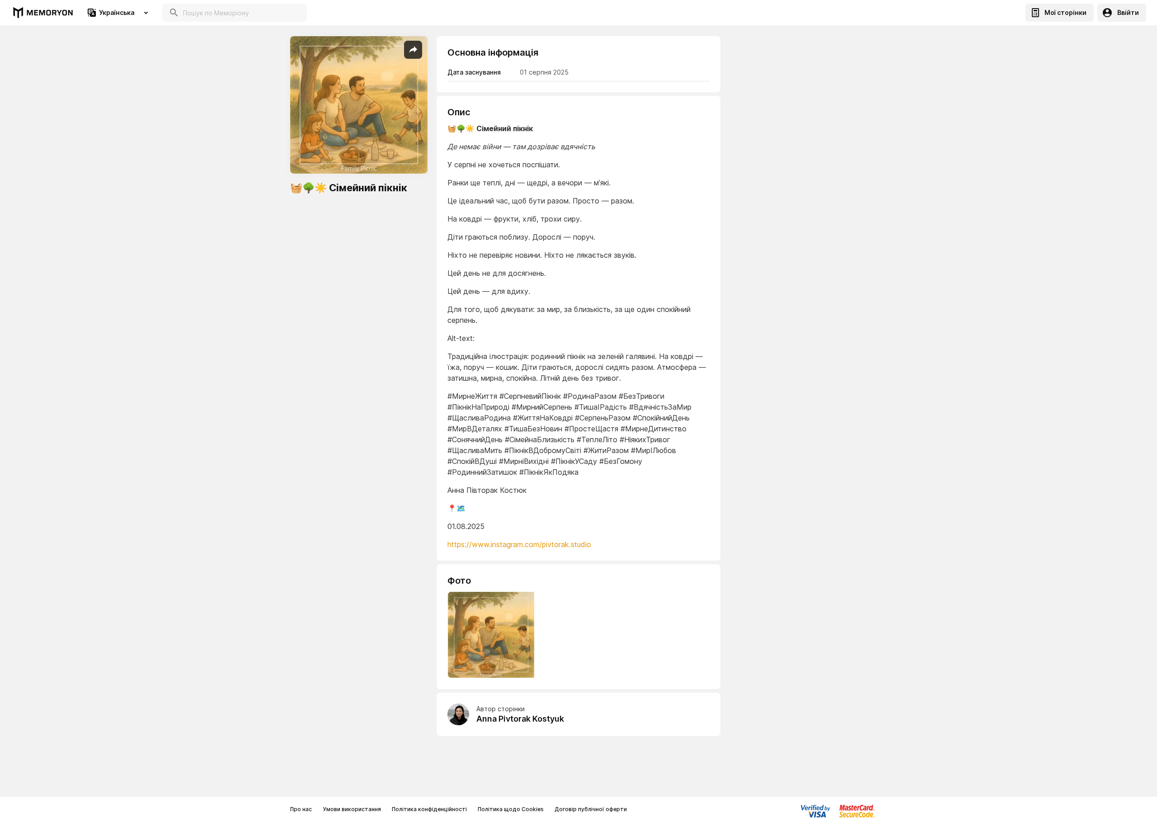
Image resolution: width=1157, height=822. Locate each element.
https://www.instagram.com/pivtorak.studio (519, 544)
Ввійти (1128, 12)
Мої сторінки (1065, 12)
